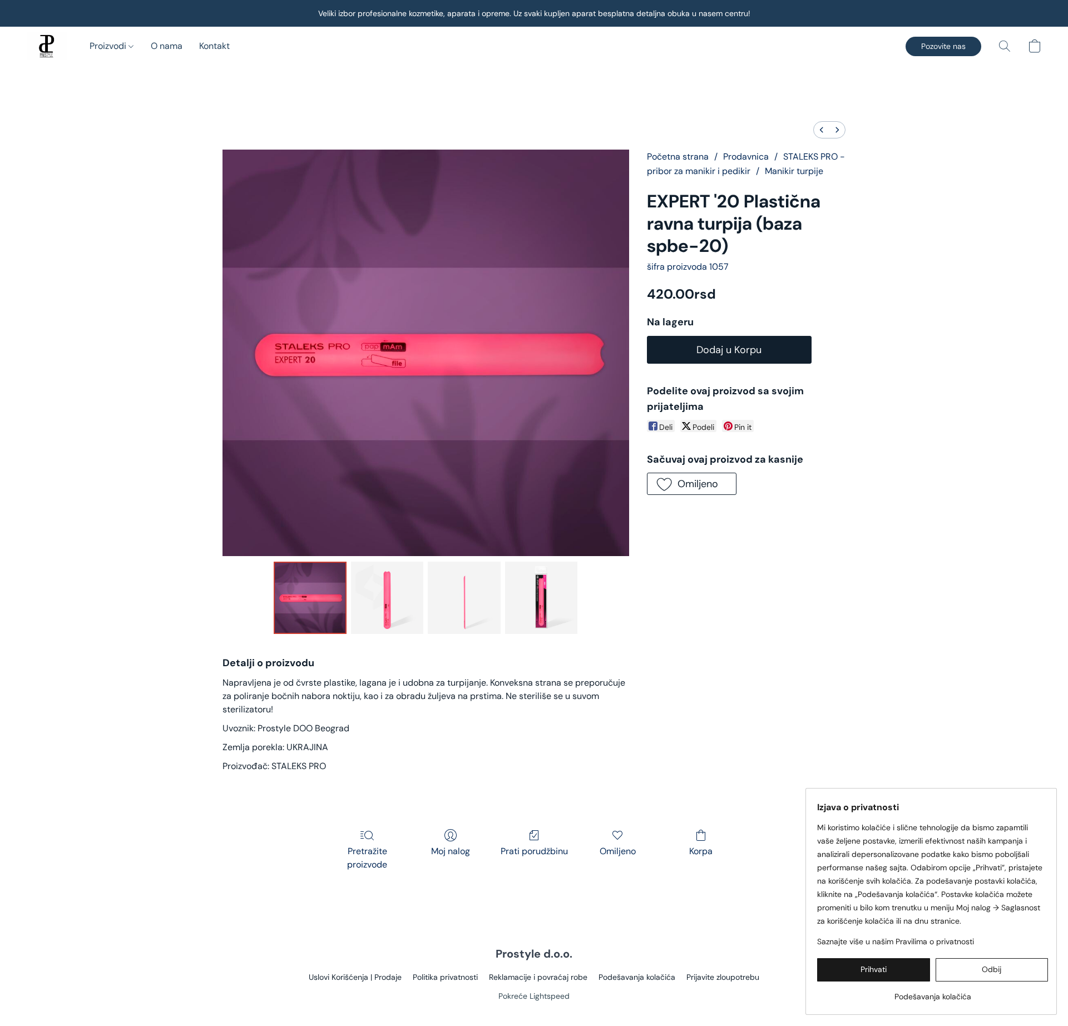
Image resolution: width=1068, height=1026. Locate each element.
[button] (47, 46)
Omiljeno (618, 851)
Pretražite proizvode (367, 857)
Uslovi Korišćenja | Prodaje (355, 977)
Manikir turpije (794, 171)
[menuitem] (821, 130)
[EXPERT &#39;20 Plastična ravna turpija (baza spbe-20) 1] (387, 598)
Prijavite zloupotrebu (722, 977)
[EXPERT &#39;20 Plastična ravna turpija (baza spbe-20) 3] (541, 598)
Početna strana (678, 156)
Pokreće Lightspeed (534, 996)
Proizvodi (109, 46)
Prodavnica (746, 156)
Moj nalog (450, 851)
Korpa (701, 851)
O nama (166, 46)
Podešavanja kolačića (637, 977)
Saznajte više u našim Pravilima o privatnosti (895, 941)
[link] (932, 992)
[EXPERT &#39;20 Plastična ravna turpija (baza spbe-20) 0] (310, 598)
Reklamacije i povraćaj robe (538, 977)
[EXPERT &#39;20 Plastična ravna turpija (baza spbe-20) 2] (464, 598)
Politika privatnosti (445, 977)
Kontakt (214, 46)
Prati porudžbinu (534, 851)
